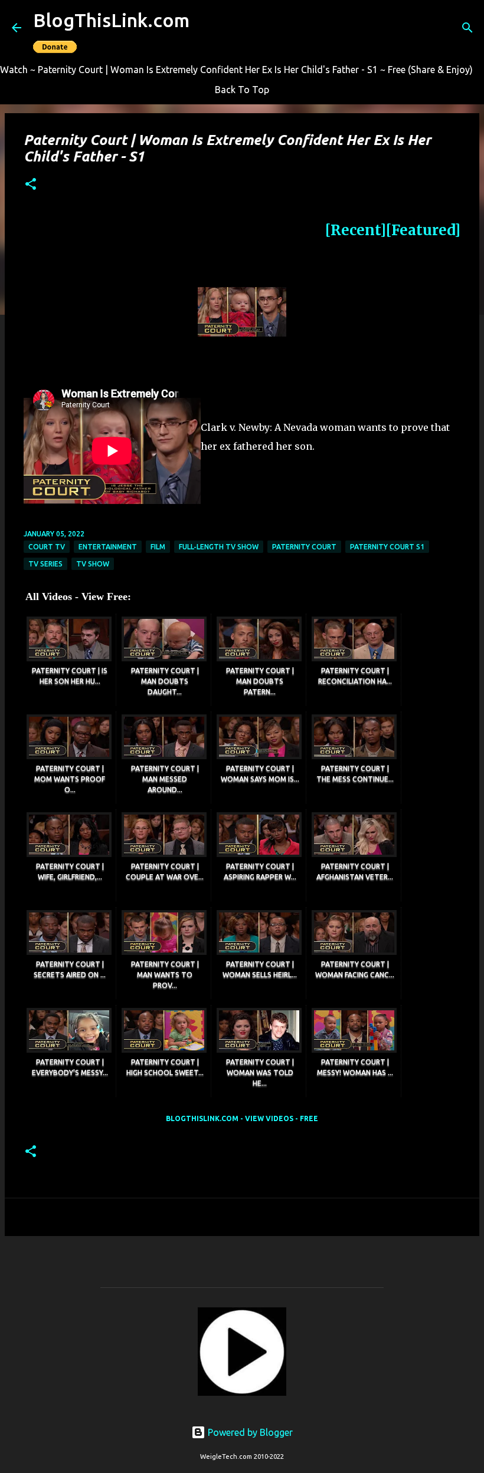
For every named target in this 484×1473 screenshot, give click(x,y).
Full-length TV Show (219, 547)
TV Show (92, 564)
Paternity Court (304, 547)
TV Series (45, 564)
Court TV (46, 547)
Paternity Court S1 (387, 547)
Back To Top (242, 89)
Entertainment (108, 547)
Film (158, 547)
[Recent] (355, 230)
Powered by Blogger (249, 1432)
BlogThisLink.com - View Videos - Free (242, 1118)
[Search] (467, 28)
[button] (31, 185)
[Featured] (423, 230)
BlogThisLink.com (111, 20)
